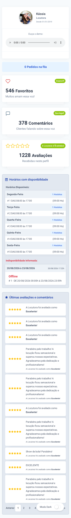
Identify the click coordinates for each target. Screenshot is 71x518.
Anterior (10, 508)
